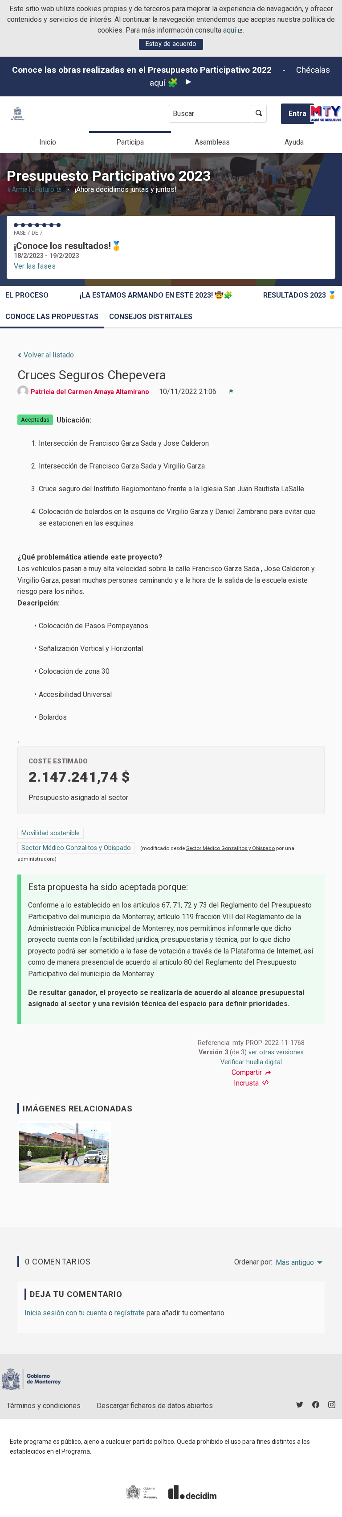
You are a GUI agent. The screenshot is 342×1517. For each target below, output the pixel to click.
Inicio (47, 142)
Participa (130, 142)
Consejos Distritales (150, 316)
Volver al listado (48, 355)
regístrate (129, 1313)
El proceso (27, 295)
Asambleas (212, 142)
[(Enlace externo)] (64, 1156)
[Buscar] (259, 114)
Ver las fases (35, 266)
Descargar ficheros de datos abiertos (155, 1405)
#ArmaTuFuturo (34, 189)
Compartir (248, 1072)
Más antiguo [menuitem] (295, 1262)
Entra (297, 113)
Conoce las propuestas (51, 316)
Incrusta (247, 1083)
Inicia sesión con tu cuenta (65, 1313)
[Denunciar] (231, 391)
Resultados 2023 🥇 (300, 295)
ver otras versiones (276, 1052)
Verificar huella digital (251, 1062)
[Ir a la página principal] (17, 113)
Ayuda (294, 142)
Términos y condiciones (44, 1405)
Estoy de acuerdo (171, 44)
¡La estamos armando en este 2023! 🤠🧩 (156, 295)
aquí (233, 30)
